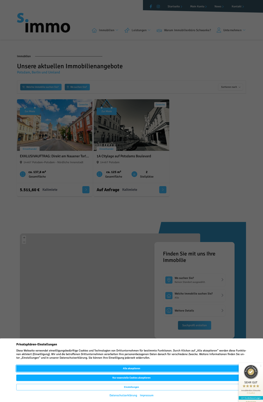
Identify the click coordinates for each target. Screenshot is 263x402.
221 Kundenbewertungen (250, 398)
